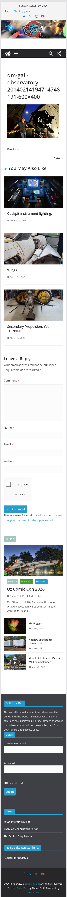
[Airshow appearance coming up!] (15, 644)
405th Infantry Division (17, 821)
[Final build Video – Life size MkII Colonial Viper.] (15, 662)
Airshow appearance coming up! (41, 641)
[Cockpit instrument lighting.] (33, 179)
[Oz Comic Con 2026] (33, 560)
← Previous (11, 149)
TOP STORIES (26, 581)
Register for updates (16, 858)
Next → (58, 158)
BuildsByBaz (35, 596)
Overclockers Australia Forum (21, 829)
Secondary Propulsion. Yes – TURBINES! (29, 328)
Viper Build (41, 581)
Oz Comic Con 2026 (26, 589)
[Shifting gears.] (15, 626)
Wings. (12, 270)
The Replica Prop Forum (18, 836)
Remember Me (15, 783)
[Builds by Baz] (33, 22)
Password (9, 763)
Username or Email (15, 743)
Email (8, 444)
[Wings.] (33, 235)
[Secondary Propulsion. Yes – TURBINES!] (33, 292)
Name (9, 428)
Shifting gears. (22, 11)
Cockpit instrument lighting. (29, 213)
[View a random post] (59, 53)
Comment (11, 380)
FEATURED (12, 581)
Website (9, 461)
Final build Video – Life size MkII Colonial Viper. (44, 660)
